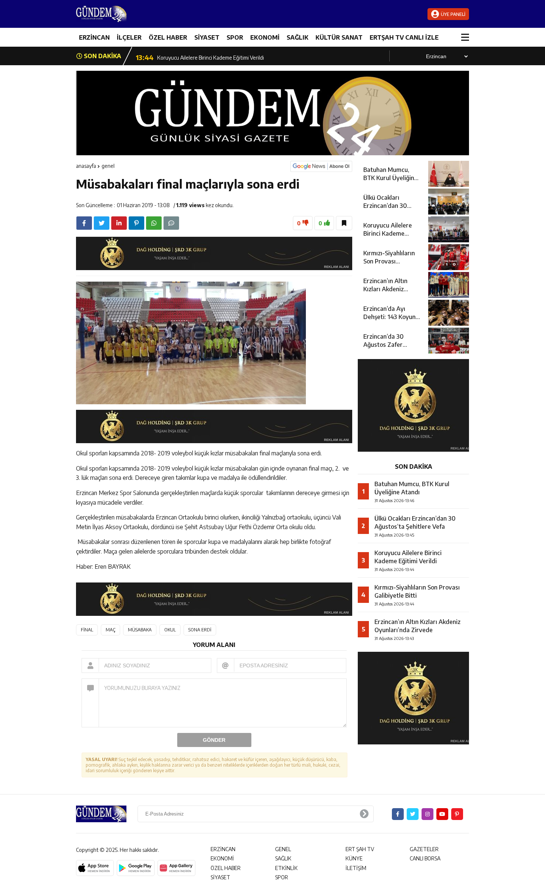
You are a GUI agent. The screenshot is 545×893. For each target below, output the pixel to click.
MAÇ (110, 630)
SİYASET (206, 37)
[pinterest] (136, 223)
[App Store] (95, 868)
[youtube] (442, 814)
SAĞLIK (297, 37)
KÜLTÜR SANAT (339, 37)
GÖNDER (214, 740)
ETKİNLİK (286, 868)
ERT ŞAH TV (360, 849)
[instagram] (427, 814)
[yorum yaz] (171, 223)
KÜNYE (354, 858)
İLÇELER (129, 37)
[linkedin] (119, 223)
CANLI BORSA (425, 858)
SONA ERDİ (199, 630)
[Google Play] (136, 868)
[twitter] (101, 223)
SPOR (235, 37)
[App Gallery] (176, 868)
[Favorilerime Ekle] (344, 223)
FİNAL (87, 630)
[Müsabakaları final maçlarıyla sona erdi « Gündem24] (120, 14)
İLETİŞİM (356, 868)
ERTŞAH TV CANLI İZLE (404, 37)
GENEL (108, 166)
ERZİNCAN (94, 37)
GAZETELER (424, 849)
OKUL (170, 630)
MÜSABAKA (140, 630)
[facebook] (84, 223)
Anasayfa (86, 166)
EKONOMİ (265, 37)
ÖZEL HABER (168, 37)
